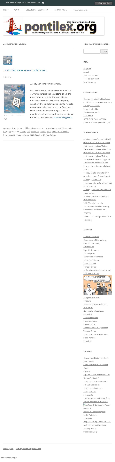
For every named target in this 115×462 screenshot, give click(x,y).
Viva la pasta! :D (89, 428)
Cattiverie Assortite (91, 236)
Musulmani (50, 128)
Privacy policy (8, 448)
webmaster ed (23, 135)
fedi (28, 131)
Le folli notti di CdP (91, 273)
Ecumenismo (39, 128)
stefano (53, 135)
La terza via (88, 115)
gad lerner (35, 131)
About (17, 10)
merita (55, 131)
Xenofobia (87, 341)
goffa (49, 131)
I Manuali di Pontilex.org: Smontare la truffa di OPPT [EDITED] (97, 182)
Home (5, 10)
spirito (14, 135)
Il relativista (88, 395)
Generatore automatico (93, 256)
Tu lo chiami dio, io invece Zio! (95, 334)
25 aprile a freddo (90, 109)
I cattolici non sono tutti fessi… (25, 70)
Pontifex (6, 135)
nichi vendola (63, 131)
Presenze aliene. (80, 10)
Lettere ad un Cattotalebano (95, 304)
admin (86, 139)
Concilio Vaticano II (91, 243)
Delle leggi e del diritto (37, 10)
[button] (14, 98)
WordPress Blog (90, 432)
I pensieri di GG (89, 263)
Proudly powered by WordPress (28, 448)
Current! (86, 371)
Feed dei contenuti (91, 75)
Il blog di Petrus (89, 391)
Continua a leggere (62, 117)
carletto (23, 131)
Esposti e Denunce (91, 250)
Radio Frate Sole (90, 415)
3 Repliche (7, 77)
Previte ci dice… (89, 324)
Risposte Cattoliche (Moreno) (95, 327)
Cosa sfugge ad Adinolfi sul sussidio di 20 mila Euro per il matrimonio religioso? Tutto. (97, 102)
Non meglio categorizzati (93, 311)
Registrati (87, 68)
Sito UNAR (87, 418)
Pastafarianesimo (90, 317)
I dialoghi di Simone (91, 260)
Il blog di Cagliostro (91, 385)
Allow (103, 3)
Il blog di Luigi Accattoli (92, 388)
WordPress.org (89, 82)
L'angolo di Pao (89, 267)
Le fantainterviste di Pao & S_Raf (96, 270)
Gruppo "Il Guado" (91, 378)
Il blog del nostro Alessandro (95, 381)
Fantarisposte (60, 10)
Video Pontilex (89, 337)
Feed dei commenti (91, 79)
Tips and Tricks (89, 331)
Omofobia (60, 128)
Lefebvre (87, 301)
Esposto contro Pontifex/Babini (96, 374)
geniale (43, 131)
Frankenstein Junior (91, 112)
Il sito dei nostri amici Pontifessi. (96, 398)
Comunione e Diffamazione (94, 240)
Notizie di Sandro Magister (94, 411)
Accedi (86, 72)
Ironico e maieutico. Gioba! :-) (95, 401)
